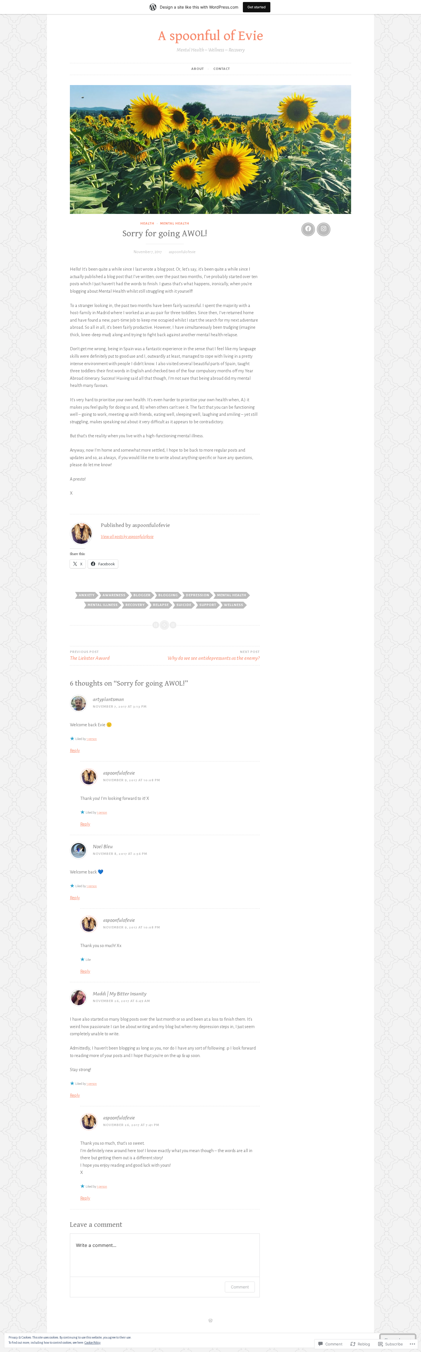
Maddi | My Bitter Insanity (119, 994)
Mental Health (174, 223)
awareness (114, 595)
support (207, 605)
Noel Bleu (103, 846)
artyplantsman (108, 699)
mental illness (103, 605)
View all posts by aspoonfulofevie (127, 536)
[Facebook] (308, 229)
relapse (161, 605)
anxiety (87, 595)
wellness (233, 605)
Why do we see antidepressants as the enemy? (213, 655)
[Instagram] (323, 229)
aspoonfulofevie (182, 252)
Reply (75, 750)
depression (197, 595)
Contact (221, 69)
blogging (168, 595)
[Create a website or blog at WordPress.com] (210, 1321)
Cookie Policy (92, 1342)
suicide (183, 605)
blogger (142, 595)
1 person (91, 739)
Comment (240, 1286)
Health (147, 223)
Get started (256, 7)
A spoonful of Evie (210, 36)
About (197, 69)
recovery (135, 605)
